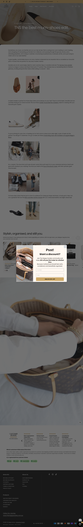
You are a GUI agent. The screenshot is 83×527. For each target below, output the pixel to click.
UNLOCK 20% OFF (50, 279)
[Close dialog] (65, 247)
